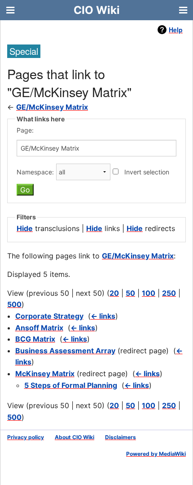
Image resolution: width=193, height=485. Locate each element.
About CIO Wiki (74, 437)
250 (169, 293)
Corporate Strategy (49, 315)
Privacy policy (25, 437)
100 (148, 293)
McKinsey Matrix (45, 373)
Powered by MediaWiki (156, 453)
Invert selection (146, 172)
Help (176, 29)
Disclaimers (120, 437)
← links (103, 315)
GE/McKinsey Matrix (52, 106)
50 (130, 293)
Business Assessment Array (65, 350)
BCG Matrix (35, 338)
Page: (25, 130)
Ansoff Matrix (39, 327)
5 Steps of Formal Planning (70, 385)
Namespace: (35, 172)
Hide (25, 228)
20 (114, 293)
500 (14, 304)
